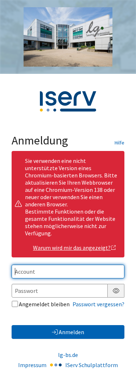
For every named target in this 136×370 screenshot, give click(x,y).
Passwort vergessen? (98, 304)
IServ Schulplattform (91, 365)
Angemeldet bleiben (44, 304)
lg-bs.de (68, 354)
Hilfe (119, 142)
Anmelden (71, 332)
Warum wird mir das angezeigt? (72, 247)
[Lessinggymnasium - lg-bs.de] (68, 37)
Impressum (32, 365)
